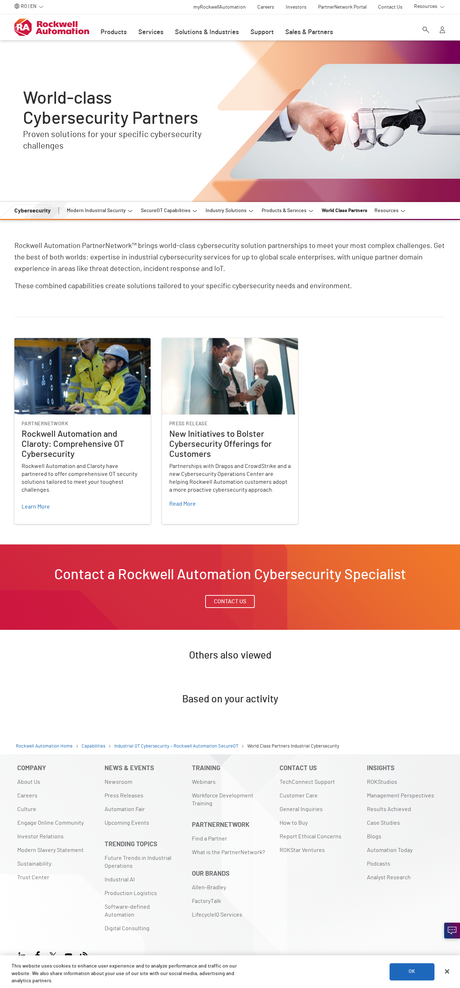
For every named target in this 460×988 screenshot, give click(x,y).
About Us (28, 782)
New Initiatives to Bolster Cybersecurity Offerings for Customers (228, 347)
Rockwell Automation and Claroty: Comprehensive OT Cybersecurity (81, 347)
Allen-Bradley (209, 887)
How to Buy (294, 823)
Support (262, 32)
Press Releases (124, 796)
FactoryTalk (206, 901)
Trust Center (33, 877)
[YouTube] (68, 955)
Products (114, 32)
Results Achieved (389, 809)
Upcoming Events (127, 823)
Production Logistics (131, 893)
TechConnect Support (307, 782)
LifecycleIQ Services (217, 915)
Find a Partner (209, 839)
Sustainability (34, 864)
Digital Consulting (127, 928)
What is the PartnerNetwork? (228, 852)
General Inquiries (301, 809)
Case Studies (383, 823)
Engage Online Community (50, 823)
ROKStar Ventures (302, 850)
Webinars (204, 782)
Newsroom (118, 782)
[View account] (442, 30)
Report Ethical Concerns (310, 836)
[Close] (447, 971)
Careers (27, 796)
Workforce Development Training (222, 799)
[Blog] (84, 955)
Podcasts (378, 864)
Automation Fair (125, 809)
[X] (53, 955)
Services (151, 32)
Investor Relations (40, 836)
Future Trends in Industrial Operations (138, 862)
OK (412, 971)
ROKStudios (382, 782)
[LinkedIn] (23, 955)
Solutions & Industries (207, 32)
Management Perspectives (400, 796)
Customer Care (299, 796)
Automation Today (390, 850)
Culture (26, 809)
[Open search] (426, 30)
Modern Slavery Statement (50, 850)
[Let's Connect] (452, 930)
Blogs (374, 836)
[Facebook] (37, 955)
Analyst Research (389, 877)
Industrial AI (120, 879)
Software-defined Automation (127, 911)
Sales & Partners (309, 32)
